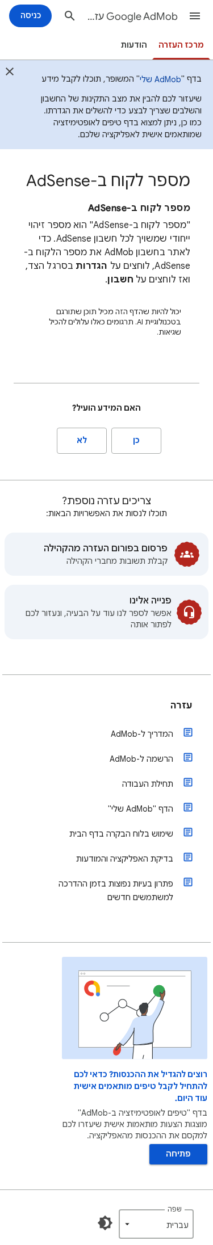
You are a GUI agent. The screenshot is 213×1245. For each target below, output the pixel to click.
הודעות (134, 45)
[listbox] (156, 1224)
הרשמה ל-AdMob (141, 759)
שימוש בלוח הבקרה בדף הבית (121, 834)
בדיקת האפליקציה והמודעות (124, 859)
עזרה (181, 705)
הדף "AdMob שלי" (140, 809)
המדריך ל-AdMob (142, 734)
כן (136, 440)
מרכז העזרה (181, 45)
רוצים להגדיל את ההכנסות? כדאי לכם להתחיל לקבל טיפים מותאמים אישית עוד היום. (140, 1086)
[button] (194, 15)
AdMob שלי (160, 79)
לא (82, 440)
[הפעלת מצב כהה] (105, 1222)
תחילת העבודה (147, 784)
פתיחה (178, 1154)
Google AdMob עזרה (131, 16)
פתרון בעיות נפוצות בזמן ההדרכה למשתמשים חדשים (116, 890)
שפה (175, 1209)
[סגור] (9, 73)
